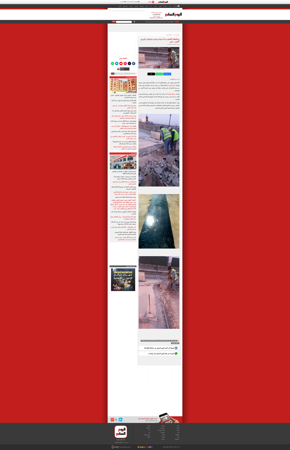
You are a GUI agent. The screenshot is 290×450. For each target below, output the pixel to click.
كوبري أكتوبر (172, 85)
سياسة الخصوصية (119, 442)
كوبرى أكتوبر (144, 341)
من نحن (125, 442)
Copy (113, 74)
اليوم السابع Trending (131, 77)
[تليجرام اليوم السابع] (116, 63)
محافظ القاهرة (171, 94)
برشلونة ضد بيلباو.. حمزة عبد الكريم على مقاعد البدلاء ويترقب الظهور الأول (157, 22)
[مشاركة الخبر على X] (151, 74)
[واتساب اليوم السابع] (112, 63)
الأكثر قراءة (133, 153)
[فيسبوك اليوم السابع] (133, 63)
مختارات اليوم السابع (130, 266)
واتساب (158, 74)
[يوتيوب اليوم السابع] (121, 63)
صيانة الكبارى (175, 343)
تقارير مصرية (169, 35)
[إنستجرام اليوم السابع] (125, 63)
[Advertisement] (145, 400)
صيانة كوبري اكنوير (163, 341)
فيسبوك (166, 74)
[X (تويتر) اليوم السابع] (129, 63)
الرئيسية (177, 35)
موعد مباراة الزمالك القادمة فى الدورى (125, 197)
